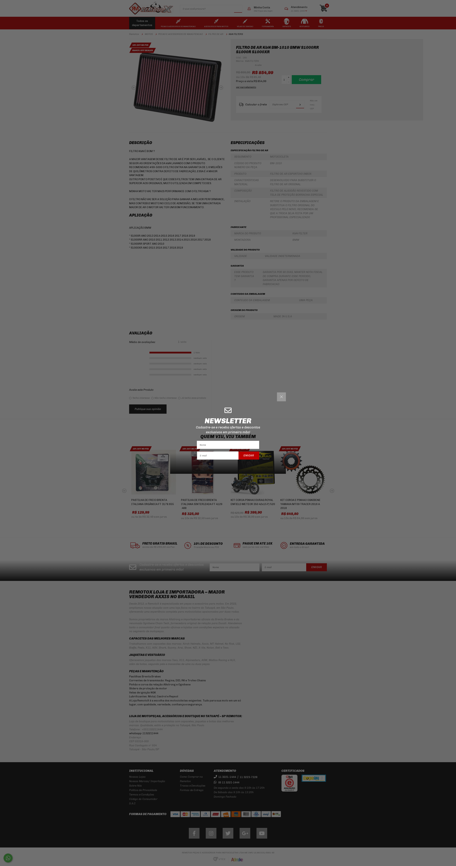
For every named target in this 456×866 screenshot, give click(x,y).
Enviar (248, 455)
